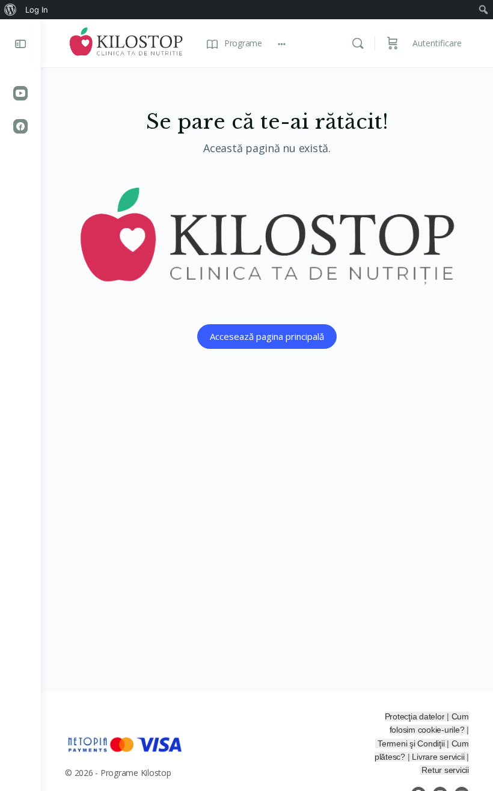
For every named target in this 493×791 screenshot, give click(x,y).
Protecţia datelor (415, 716)
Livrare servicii (439, 757)
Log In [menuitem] (36, 9)
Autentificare (437, 43)
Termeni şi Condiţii (412, 743)
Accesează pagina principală (267, 336)
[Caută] (358, 43)
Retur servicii (445, 770)
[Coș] (392, 43)
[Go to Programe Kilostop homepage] (126, 42)
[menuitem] (10, 9)
